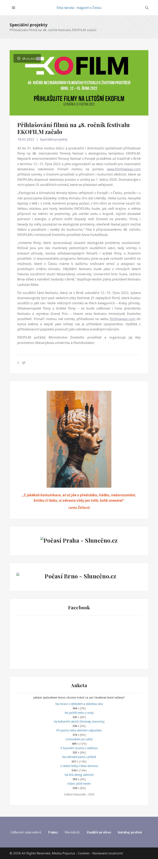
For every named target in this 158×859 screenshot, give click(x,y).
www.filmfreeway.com (124, 169)
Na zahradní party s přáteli (79, 757)
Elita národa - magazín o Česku (79, 8)
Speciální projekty (28, 24)
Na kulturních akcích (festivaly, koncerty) (79, 721)
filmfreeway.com (122, 319)
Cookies (84, 853)
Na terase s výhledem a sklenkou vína (79, 704)
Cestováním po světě (79, 739)
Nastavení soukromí (107, 853)
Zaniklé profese (99, 832)
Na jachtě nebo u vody (79, 712)
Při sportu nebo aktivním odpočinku (79, 730)
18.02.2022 (25, 139)
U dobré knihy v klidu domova (79, 766)
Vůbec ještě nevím (79, 783)
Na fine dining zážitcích (79, 775)
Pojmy (53, 832)
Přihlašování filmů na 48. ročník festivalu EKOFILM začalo (73, 128)
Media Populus (63, 853)
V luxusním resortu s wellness (79, 748)
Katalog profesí (130, 832)
